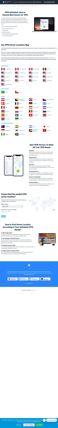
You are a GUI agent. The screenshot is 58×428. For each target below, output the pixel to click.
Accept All (39, 425)
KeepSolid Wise (52, 57)
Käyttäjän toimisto (50, 2)
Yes (32, 290)
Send (3, 216)
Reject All (18, 425)
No (35, 290)
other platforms (29, 283)
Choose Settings (29, 425)
